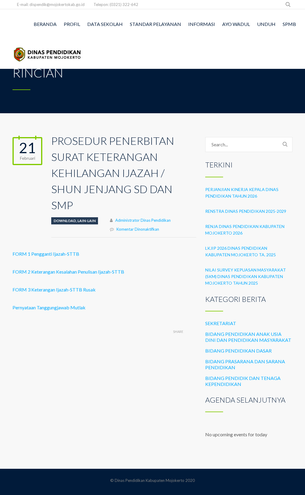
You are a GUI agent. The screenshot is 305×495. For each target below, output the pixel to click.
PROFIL (72, 24)
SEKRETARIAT (220, 323)
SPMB (289, 24)
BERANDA (45, 24)
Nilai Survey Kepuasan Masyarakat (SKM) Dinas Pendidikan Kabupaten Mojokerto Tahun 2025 (245, 276)
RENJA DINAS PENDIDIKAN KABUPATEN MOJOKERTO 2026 (244, 229)
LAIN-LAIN (86, 220)
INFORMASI (201, 24)
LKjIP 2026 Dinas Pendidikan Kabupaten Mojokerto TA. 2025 (240, 251)
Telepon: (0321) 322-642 (116, 4)
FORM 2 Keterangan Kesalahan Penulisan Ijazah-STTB (68, 271)
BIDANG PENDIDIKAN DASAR (238, 350)
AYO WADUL (236, 24)
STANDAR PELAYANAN (155, 24)
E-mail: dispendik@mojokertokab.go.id (51, 4)
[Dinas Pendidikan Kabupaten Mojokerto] (48, 54)
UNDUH (266, 24)
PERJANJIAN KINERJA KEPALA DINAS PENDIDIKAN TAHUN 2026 (241, 192)
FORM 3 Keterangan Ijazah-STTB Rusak (54, 289)
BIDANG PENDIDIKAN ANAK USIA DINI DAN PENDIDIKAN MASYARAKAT (248, 337)
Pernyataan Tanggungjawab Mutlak (49, 307)
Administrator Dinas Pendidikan (143, 220)
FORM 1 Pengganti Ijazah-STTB (46, 254)
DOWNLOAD (65, 220)
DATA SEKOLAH (105, 24)
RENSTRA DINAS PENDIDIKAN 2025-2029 (245, 211)
